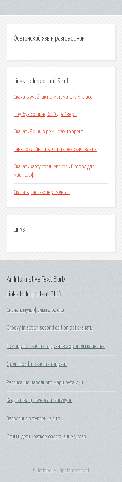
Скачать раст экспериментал (42, 192)
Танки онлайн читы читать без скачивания (55, 149)
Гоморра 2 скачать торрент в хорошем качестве (56, 346)
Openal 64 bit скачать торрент (37, 364)
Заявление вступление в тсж (34, 418)
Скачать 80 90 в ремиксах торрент (48, 131)
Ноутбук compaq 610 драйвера (45, 114)
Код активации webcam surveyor (39, 400)
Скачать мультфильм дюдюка (35, 310)
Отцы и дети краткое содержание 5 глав (46, 436)
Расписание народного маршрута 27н (45, 382)
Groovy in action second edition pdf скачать (49, 328)
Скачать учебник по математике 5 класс (53, 97)
